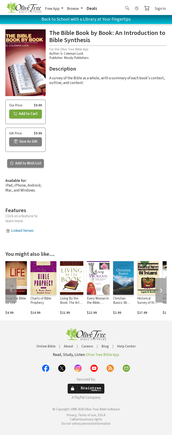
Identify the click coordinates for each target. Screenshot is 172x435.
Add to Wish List (28, 163)
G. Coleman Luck (71, 53)
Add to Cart (28, 113)
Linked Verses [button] (22, 230)
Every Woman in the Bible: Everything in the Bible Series (98, 305)
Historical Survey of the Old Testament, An (148, 305)
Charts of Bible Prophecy (40, 300)
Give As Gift (28, 141)
